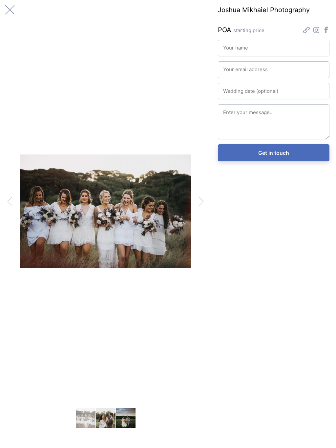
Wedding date (235, 88)
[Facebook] (326, 30)
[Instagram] (316, 30)
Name (228, 45)
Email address (235, 66)
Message (231, 109)
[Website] (306, 30)
